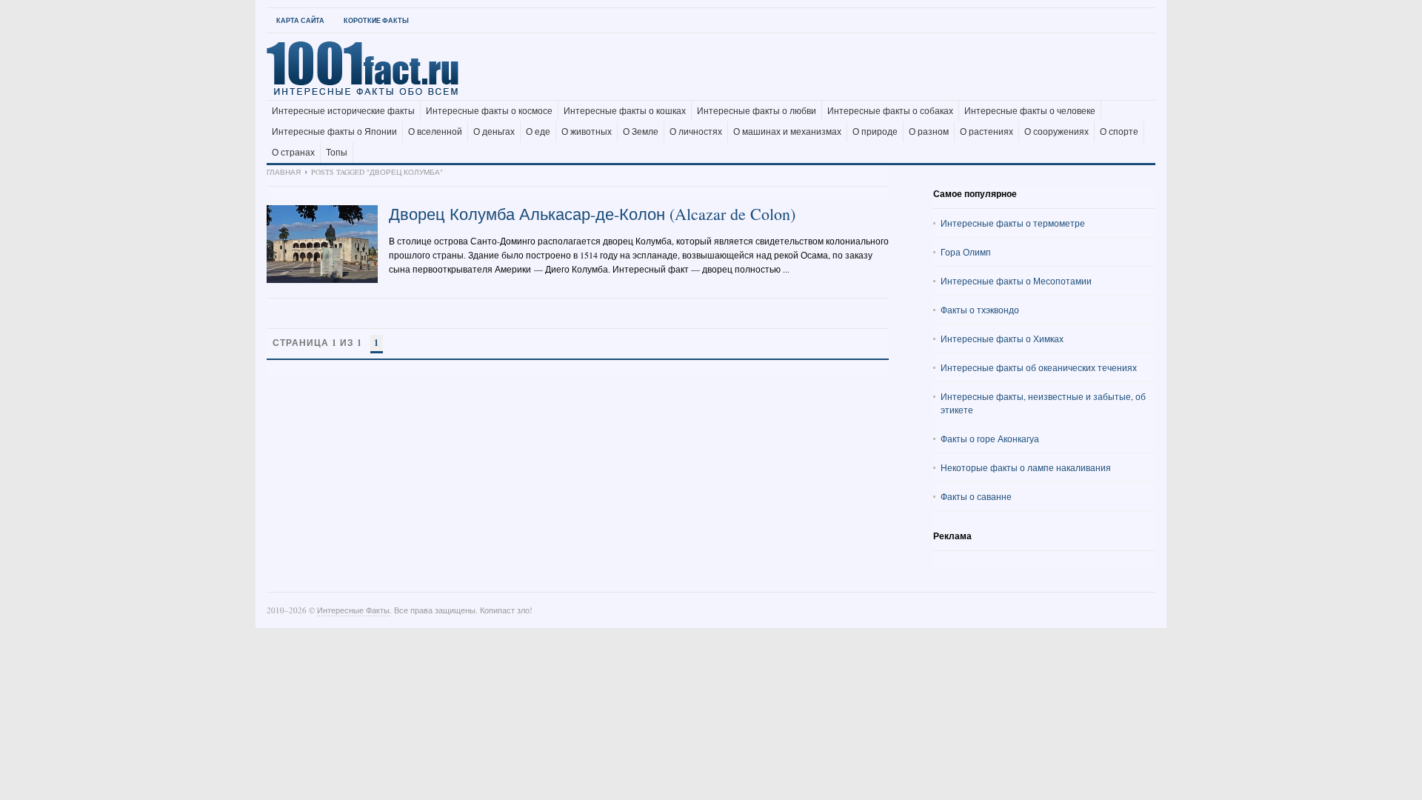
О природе (875, 132)
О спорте (1119, 132)
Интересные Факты (353, 610)
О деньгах (494, 132)
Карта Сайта (300, 20)
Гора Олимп (966, 252)
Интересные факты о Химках (1002, 338)
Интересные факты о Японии (334, 132)
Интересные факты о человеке (1029, 111)
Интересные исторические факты (343, 111)
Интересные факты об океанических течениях (1039, 367)
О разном (929, 132)
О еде (538, 132)
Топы (336, 152)
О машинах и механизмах (787, 132)
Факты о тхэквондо (980, 310)
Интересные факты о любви (756, 111)
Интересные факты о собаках (890, 111)
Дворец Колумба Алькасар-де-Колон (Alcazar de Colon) (592, 213)
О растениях (986, 132)
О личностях (696, 132)
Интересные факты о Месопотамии (1016, 281)
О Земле (640, 132)
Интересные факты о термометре (1013, 223)
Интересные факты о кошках (625, 111)
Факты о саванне (976, 496)
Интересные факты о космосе (489, 111)
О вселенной (435, 132)
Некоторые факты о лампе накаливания (1026, 467)
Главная (284, 172)
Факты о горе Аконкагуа (990, 438)
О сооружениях (1056, 132)
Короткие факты (376, 20)
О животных (586, 132)
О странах (293, 152)
